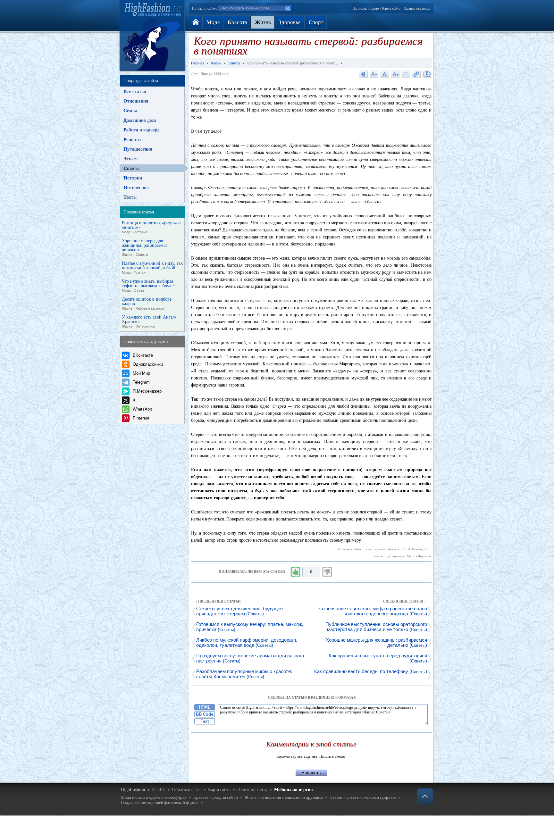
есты (130, 197)
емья (130, 110)
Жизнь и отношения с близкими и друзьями (284, 797)
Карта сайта (391, 8)
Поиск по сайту (252, 789)
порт (315, 22)
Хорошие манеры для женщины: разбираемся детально (144, 247)
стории (132, 177)
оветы (131, 168)
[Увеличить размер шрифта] (395, 74)
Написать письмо (365, 8)
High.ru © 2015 (143, 789)
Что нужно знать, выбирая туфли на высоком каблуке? (148, 285)
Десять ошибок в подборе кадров (147, 303)
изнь (263, 22)
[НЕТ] (327, 572)
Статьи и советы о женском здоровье (363, 797)
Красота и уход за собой (215, 797)
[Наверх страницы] (425, 796)
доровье (290, 22)
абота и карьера (141, 129)
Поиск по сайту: (204, 8)
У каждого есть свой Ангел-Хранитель (149, 321)
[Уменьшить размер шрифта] (374, 74)
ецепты (132, 139)
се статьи (134, 91)
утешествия (137, 149)
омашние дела (139, 120)
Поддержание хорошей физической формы (159, 802)
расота (237, 22)
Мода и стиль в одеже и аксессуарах (154, 797)
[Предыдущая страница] (363, 74)
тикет (130, 158)
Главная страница (417, 8)
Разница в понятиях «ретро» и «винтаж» (151, 227)
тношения (135, 101)
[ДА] (295, 572)
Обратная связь (186, 789)
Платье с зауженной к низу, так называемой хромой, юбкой (152, 267)
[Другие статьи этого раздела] (405, 74)
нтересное (136, 187)
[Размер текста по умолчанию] (384, 74)
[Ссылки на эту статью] (416, 74)
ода (213, 22)
